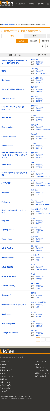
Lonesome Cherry (9, 136)
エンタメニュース (6, 376)
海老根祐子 (39, 62)
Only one (5, 221)
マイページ (4, 367)
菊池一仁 (39, 148)
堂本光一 (34, 237)
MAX (33, 172)
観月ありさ (35, 331)
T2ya (37, 195)
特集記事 (3, 379)
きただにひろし (37, 78)
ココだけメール (40, 361)
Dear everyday (7, 127)
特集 (32, 4)
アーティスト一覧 (41, 370)
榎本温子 (34, 96)
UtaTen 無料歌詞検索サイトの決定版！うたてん (15, 396)
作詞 (12, 36)
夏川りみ (34, 246)
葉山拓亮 (39, 335)
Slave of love (7, 239)
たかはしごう (36, 227)
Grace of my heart (9, 276)
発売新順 (33, 41)
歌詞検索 (22, 4)
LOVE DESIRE (7, 267)
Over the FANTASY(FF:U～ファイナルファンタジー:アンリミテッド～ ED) (14, 154)
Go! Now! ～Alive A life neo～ (13, 89)
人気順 (21, 41)
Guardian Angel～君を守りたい (14, 304)
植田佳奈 (34, 153)
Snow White (6, 164)
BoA (32, 162)
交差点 (4, 71)
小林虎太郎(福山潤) (38, 302)
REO (37, 73)
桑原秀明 (39, 120)
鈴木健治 (39, 279)
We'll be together (8, 323)
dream (33, 115)
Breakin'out (6, 314)
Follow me (6, 202)
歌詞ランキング (6, 370)
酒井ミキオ (39, 82)
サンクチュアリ (7, 248)
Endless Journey (8, 286)
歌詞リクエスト (40, 367)
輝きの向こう (7, 295)
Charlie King (40, 176)
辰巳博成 (39, 326)
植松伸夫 (39, 157)
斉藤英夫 (39, 250)
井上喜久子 (35, 255)
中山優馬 (34, 69)
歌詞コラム (4, 373)
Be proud (5, 192)
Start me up (6, 117)
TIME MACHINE (41, 269)
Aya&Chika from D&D (39, 209)
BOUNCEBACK (41, 139)
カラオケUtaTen (6, 385)
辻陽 (37, 232)
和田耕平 (39, 64)
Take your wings (8, 99)
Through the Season (10, 333)
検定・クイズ (5, 382)
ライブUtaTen (5, 388)
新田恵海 (34, 125)
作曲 (35, 36)
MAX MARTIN (41, 185)
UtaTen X (38, 364)
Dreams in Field (8, 257)
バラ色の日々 (7, 183)
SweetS (34, 134)
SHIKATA (43, 73)
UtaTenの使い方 (41, 376)
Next (47, 46)
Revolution (6, 80)
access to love (7, 145)
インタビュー (5, 391)
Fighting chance (8, 230)
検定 (42, 4)
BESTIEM (35, 284)
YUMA (38, 288)
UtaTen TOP (4, 361)
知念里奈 (34, 190)
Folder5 (34, 200)
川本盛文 (39, 167)
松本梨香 (34, 59)
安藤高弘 (39, 101)
